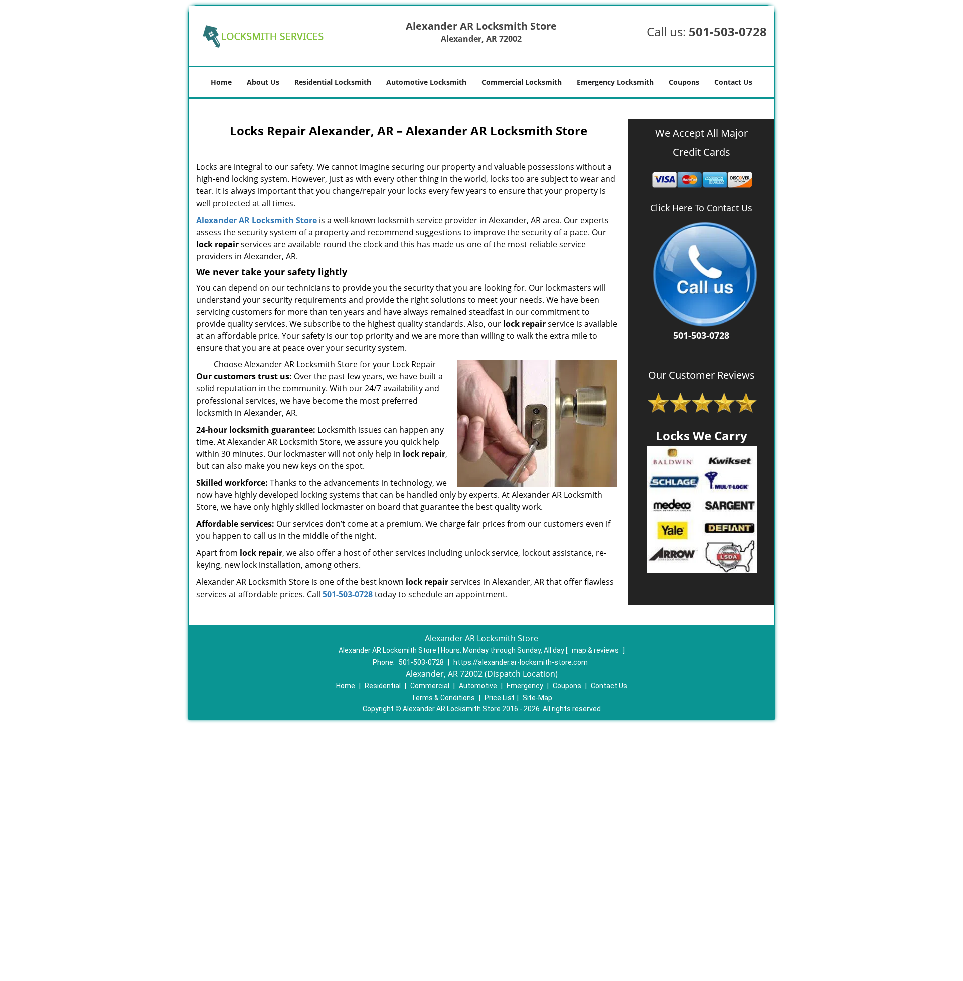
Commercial (429, 686)
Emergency (525, 686)
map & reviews (596, 650)
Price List (500, 698)
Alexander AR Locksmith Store (256, 220)
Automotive (478, 686)
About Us (263, 82)
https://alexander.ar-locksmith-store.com (520, 662)
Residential (383, 686)
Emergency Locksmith (615, 82)
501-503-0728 (728, 31)
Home (221, 82)
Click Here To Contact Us (701, 208)
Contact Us (733, 82)
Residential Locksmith (332, 82)
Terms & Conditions (443, 698)
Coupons (684, 82)
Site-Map (537, 698)
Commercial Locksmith (522, 82)
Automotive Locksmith (426, 82)
